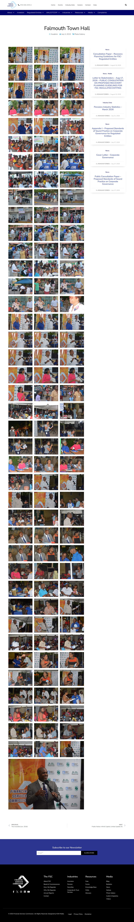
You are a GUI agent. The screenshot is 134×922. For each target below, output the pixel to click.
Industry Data (70, 5)
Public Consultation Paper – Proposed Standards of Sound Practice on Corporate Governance (108, 180)
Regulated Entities (34, 13)
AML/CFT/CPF (51, 13)
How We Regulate (50, 887)
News (107, 50)
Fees (86, 881)
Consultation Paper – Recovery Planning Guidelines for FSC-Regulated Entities (107, 56)
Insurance (70, 881)
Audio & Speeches (112, 896)
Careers (79, 5)
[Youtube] (29, 892)
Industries (66, 13)
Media (90, 13)
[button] (126, 5)
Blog (107, 881)
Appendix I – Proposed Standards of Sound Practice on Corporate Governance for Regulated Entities (108, 132)
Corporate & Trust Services (73, 891)
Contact (88, 5)
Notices (108, 890)
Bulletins (109, 884)
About (9, 13)
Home (53, 5)
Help (95, 5)
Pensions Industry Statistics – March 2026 (108, 108)
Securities (70, 887)
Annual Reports (49, 893)
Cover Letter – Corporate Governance (107, 156)
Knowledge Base (90, 887)
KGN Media (60, 914)
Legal (70, 914)
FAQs (87, 890)
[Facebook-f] (13, 892)
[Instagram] (21, 892)
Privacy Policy (78, 914)
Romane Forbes (103, 65)
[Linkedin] (25, 892)
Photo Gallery (79, 34)
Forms (87, 884)
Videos (108, 899)
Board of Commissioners (52, 884)
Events (60, 5)
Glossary (88, 893)
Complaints (102, 13)
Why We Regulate (50, 890)
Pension (70, 884)
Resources (79, 13)
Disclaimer (88, 914)
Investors (20, 13)
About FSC (47, 881)
